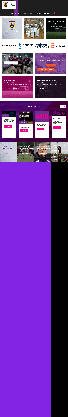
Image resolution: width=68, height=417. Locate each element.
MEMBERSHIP (20, 13)
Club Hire (26, 13)
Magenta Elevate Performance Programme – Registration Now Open (57, 121)
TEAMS (15, 13)
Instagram (56, 156)
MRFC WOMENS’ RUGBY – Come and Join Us (25, 126)
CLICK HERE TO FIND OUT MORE (56, 28)
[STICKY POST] (9, 113)
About (12, 13)
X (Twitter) (56, 147)
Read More (8, 126)
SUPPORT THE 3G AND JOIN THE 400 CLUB (41, 125)
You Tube (55, 153)
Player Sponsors (37, 13)
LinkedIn (55, 150)
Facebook (56, 159)
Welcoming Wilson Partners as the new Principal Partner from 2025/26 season (9, 121)
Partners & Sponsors (47, 13)
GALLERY (31, 13)
